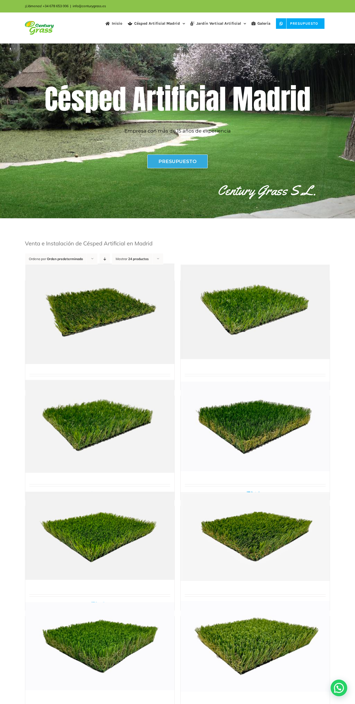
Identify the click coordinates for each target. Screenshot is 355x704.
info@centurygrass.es (89, 6)
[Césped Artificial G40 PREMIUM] (99, 646)
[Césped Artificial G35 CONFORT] (99, 426)
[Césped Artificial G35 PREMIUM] (255, 536)
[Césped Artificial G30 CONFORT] (255, 312)
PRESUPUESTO (177, 161)
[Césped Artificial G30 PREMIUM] (99, 535)
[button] (339, 688)
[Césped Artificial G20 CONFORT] (99, 314)
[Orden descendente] (104, 259)
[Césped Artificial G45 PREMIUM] (255, 646)
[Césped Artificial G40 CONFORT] (255, 426)
